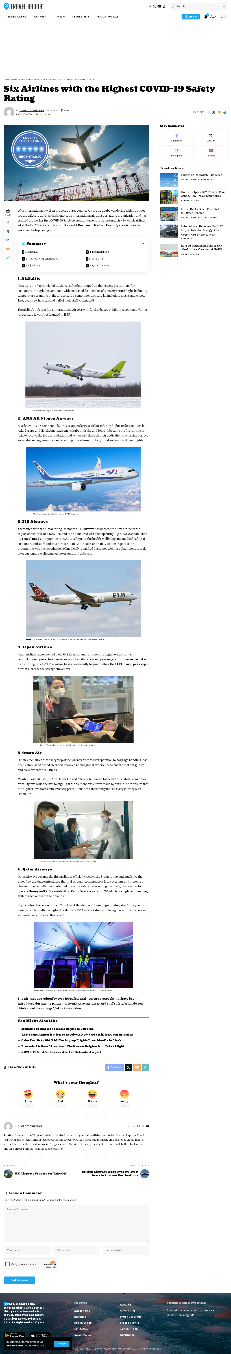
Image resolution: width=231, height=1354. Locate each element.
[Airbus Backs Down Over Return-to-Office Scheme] (169, 214)
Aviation (195, 180)
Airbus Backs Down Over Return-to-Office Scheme (203, 211)
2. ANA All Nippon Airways (42, 258)
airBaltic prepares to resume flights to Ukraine (57, 1029)
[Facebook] (150, 6)
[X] (154, 6)
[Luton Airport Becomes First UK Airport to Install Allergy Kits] (169, 231)
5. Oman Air (96, 258)
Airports (185, 235)
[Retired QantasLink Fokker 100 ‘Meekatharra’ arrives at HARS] (169, 250)
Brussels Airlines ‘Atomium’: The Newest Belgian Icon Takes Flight (72, 1046)
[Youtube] (210, 153)
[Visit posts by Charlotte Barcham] (9, 112)
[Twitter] (210, 138)
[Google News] (159, 6)
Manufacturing (209, 218)
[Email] (219, 112)
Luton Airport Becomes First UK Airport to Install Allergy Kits (202, 228)
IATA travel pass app (130, 664)
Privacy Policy (14, 1345)
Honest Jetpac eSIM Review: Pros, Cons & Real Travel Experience (203, 194)
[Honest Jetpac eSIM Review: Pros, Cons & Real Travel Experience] (169, 197)
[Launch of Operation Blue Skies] (169, 180)
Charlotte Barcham (31, 110)
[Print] (224, 112)
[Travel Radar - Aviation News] (23, 6)
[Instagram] (164, 6)
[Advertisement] (115, 47)
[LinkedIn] (147, 1126)
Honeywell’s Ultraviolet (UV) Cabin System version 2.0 (68, 891)
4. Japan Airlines (99, 251)
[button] (61, 1344)
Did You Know (208, 235)
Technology (207, 180)
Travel (198, 201)
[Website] (138, 1126)
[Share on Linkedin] (8, 240)
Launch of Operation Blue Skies (201, 175)
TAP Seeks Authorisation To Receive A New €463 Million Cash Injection (77, 1034)
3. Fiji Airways (34, 265)
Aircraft (185, 180)
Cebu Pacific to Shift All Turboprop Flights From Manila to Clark (71, 1040)
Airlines (185, 254)
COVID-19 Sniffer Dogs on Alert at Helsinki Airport (61, 1052)
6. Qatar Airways (99, 265)
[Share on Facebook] (208, 112)
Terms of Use (36, 1345)
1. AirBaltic (31, 251)
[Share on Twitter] (213, 112)
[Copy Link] (8, 257)
